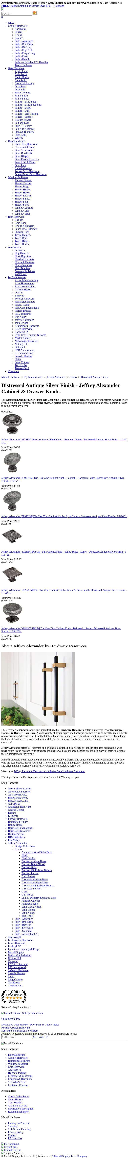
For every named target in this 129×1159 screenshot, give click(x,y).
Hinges (18, 31)
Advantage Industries (19, 791)
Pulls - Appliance (24, 41)
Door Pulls (20, 165)
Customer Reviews (18, 1085)
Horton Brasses (23, 310)
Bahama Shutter (23, 180)
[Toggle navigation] (2, 10)
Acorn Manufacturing (26, 280)
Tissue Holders (23, 235)
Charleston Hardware (19, 806)
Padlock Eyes (22, 122)
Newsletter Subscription (20, 1108)
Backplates (20, 28)
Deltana (19, 292)
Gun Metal (27, 894)
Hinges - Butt (22, 110)
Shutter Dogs (22, 186)
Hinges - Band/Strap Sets (28, 104)
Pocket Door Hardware (27, 171)
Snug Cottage (22, 362)
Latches (19, 38)
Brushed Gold (29, 867)
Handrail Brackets (24, 259)
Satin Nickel (28, 912)
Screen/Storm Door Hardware (31, 174)
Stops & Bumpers (24, 131)
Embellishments (23, 168)
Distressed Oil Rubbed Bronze (38, 885)
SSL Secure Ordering (19, 1129)
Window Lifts (22, 210)
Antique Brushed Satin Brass (37, 852)
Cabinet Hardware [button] (18, 25)
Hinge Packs (21, 95)
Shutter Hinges (23, 189)
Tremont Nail (22, 368)
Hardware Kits (22, 92)
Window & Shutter (18, 1063)
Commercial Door (24, 147)
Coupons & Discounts (20, 1079)
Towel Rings (21, 241)
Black (25, 855)
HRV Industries (23, 313)
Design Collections (25, 846)
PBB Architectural (24, 350)
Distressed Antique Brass (35, 879)
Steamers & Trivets (25, 271)
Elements (20, 295)
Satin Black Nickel (31, 906)
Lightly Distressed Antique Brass (39, 897)
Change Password (17, 1105)
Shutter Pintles (22, 198)
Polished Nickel (30, 903)
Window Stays (22, 213)
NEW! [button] (11, 22)
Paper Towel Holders (26, 228)
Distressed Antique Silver (35, 882)
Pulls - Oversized (24, 927)
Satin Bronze (28, 909)
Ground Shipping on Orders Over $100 (26, 5)
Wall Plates (21, 274)
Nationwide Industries (26, 341)
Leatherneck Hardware (27, 325)
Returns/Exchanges (18, 1111)
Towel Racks (22, 244)
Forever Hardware (24, 298)
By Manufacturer (17, 1072)
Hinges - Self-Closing (26, 113)
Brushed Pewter (30, 873)
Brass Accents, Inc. (25, 286)
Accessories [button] (14, 247)
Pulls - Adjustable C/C (26, 934)
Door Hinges (22, 156)
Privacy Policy (16, 1132)
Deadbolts (20, 89)
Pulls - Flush (21, 56)
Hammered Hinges (25, 301)
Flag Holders (22, 253)
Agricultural (21, 71)
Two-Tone (27, 915)
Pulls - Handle (22, 59)
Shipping (13, 1126)
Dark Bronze (28, 876)
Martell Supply (23, 338)
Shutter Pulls (21, 201)
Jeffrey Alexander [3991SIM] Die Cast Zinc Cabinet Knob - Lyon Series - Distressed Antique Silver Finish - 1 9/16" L (64, 516)
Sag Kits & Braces (24, 128)
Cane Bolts (21, 80)
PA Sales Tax (15, 1138)
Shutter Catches (23, 183)
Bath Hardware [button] (16, 216)
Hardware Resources (19, 831)
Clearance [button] (13, 371)
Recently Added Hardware (15, 1027)
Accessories (14, 1069)
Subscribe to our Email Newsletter (19, 1030)
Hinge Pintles (22, 98)
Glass (24, 891)
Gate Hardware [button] (16, 68)
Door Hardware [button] (16, 141)
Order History (15, 1099)
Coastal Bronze (23, 289)
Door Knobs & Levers (27, 159)
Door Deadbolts (23, 153)
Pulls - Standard (23, 931)
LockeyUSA (21, 331)
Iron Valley (21, 316)
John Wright (21, 322)
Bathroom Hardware (19, 1060)
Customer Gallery (10, 1018)
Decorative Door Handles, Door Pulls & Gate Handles (30, 1024)
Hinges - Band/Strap (25, 101)
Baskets (19, 219)
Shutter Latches (23, 195)
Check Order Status (18, 1096)
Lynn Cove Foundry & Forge (30, 335)
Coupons (59, 5)
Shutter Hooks (22, 192)
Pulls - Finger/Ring (25, 53)
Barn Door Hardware (26, 144)
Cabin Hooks (22, 77)
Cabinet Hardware (18, 1057)
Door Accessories (24, 150)
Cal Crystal (14, 803)
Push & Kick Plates (25, 162)
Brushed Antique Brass (34, 861)
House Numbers (23, 265)
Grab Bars (20, 222)
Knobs (18, 35)
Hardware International (27, 307)
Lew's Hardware (23, 328)
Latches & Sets (23, 119)
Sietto (18, 359)
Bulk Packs (21, 74)
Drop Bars (20, 86)
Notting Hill (21, 344)
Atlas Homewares (24, 283)
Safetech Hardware (18, 970)
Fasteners (20, 250)
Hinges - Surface (24, 116)
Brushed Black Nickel (33, 864)
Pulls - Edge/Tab (23, 50)
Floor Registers (23, 256)
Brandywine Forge (18, 797)
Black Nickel (28, 858)
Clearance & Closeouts (20, 1075)
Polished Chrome (31, 900)
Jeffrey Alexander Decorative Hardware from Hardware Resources (49, 771)
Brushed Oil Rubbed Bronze (37, 870)
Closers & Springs (24, 83)
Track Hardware (23, 65)
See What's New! (17, 1082)
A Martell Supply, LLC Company (69, 1156)
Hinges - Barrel (23, 107)
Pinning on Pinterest (18, 1123)
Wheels (19, 138)
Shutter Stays (22, 204)
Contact (12, 1135)
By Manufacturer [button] (17, 277)
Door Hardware (16, 1054)
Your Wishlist (15, 1102)
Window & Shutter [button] (18, 177)
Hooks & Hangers (24, 225)
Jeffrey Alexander (24, 319)
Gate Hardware (16, 1066)
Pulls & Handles (23, 125)
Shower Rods (22, 231)
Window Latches (24, 207)
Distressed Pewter (31, 888)
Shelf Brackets (22, 268)
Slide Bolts (20, 135)
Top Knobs (21, 365)
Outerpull (20, 347)
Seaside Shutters (23, 356)
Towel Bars (21, 238)
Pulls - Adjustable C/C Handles (31, 62)
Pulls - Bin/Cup (23, 47)
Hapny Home (22, 304)
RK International (24, 353)
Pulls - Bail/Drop (24, 44)
